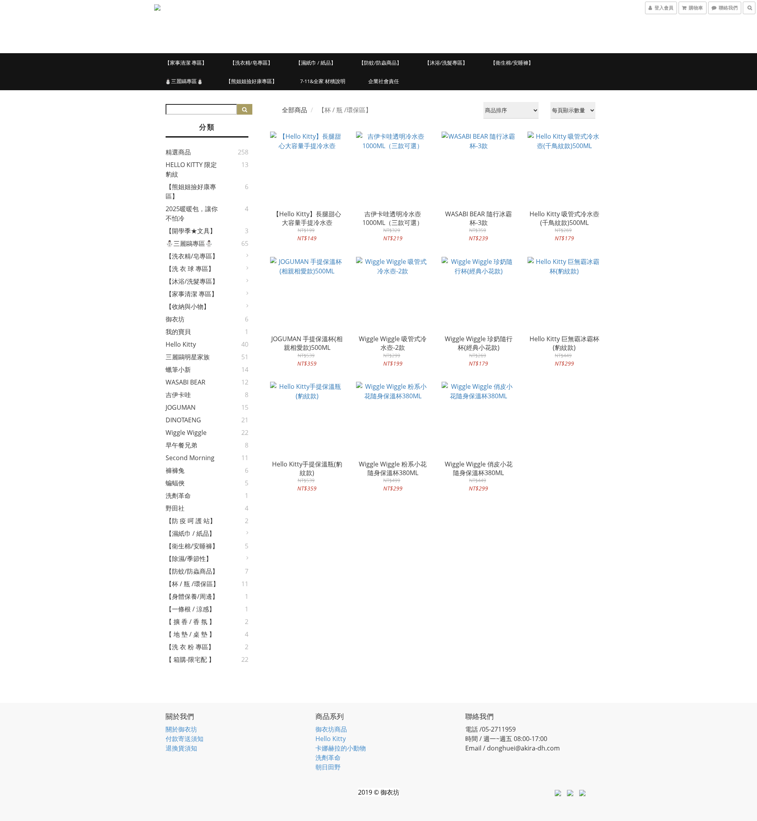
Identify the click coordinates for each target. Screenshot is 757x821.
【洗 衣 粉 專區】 (190, 647)
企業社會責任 (383, 81)
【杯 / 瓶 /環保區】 (192, 584)
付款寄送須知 (184, 738)
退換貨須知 (181, 748)
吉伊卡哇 (178, 394)
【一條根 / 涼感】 (190, 609)
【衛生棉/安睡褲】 (511, 62)
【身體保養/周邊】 (192, 596)
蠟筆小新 (178, 369)
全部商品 (294, 110)
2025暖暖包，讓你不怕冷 (192, 213)
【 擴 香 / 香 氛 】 (190, 621)
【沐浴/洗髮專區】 (446, 62)
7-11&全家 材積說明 (322, 81)
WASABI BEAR (185, 382)
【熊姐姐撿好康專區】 (251, 81)
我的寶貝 (178, 331)
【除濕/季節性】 (189, 558)
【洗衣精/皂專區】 (251, 62)
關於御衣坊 (181, 729)
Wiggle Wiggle (186, 432)
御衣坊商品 (331, 729)
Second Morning (190, 457)
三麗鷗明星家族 (188, 357)
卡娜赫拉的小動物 (340, 748)
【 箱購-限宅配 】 (190, 659)
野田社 (175, 508)
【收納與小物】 (188, 306)
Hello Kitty (181, 344)
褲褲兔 (175, 470)
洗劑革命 (178, 495)
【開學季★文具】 (191, 231)
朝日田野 (328, 767)
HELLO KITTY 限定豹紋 (191, 169)
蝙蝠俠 (175, 483)
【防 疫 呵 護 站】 (191, 520)
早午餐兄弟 (181, 445)
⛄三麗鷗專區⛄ (184, 81)
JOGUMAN (181, 407)
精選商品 (178, 152)
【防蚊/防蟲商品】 (380, 62)
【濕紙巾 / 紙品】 (316, 62)
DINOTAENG (183, 420)
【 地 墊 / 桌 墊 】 (190, 634)
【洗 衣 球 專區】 (190, 268)
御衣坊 (175, 319)
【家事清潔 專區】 (186, 62)
